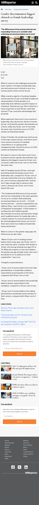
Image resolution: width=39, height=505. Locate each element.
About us (25, 447)
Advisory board (8, 456)
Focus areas (8, 9)
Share (2, 78)
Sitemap (25, 456)
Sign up (19, 354)
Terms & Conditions (27, 445)
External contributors (28, 454)
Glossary (7, 440)
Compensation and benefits (21, 9)
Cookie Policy (8, 452)
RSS (6, 458)
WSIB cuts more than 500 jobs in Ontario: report (25, 386)
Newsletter (25, 440)
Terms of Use (26, 443)
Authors (6, 454)
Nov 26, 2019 (4, 75)
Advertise (7, 447)
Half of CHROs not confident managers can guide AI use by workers (23, 395)
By (3, 72)
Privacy (25, 449)
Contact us (7, 449)
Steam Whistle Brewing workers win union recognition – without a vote (25, 377)
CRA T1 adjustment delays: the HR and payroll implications (24, 367)
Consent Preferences (28, 452)
